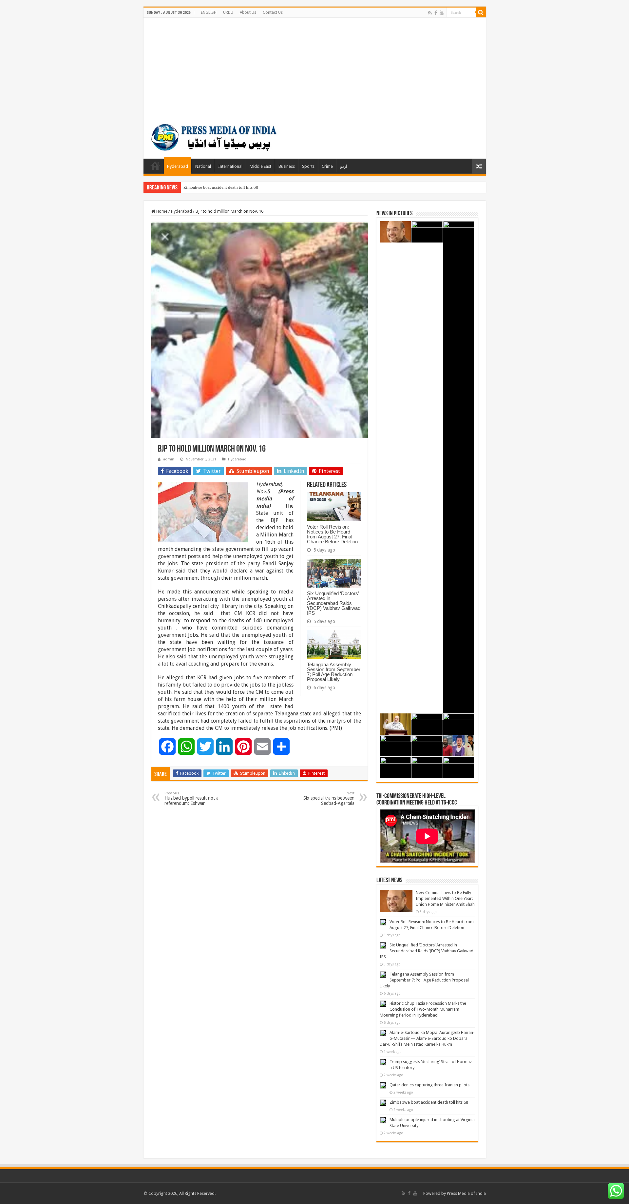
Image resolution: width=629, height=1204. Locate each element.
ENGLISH (209, 12)
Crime (327, 166)
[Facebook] (436, 13)
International (230, 166)
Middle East (260, 166)
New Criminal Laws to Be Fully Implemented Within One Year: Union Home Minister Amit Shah (445, 898)
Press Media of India (466, 1193)
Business (286, 166)
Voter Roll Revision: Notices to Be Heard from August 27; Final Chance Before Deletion (332, 534)
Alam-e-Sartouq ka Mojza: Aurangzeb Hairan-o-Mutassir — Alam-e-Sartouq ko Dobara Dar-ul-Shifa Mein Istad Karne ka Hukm (427, 1038)
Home (155, 165)
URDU (228, 12)
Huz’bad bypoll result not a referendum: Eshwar (191, 798)
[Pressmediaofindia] (213, 136)
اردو (343, 166)
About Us (248, 12)
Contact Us (273, 12)
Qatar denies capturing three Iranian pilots (429, 1084)
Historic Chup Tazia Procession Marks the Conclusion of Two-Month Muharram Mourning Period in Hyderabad (423, 1009)
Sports (308, 166)
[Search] (481, 12)
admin (168, 459)
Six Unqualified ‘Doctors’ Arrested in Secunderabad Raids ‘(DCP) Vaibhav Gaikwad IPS (333, 603)
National (203, 166)
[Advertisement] (314, 67)
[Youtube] (441, 13)
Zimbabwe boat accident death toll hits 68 (220, 187)
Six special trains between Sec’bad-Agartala (328, 798)
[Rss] (430, 13)
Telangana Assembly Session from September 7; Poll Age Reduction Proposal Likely (333, 672)
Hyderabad (177, 166)
